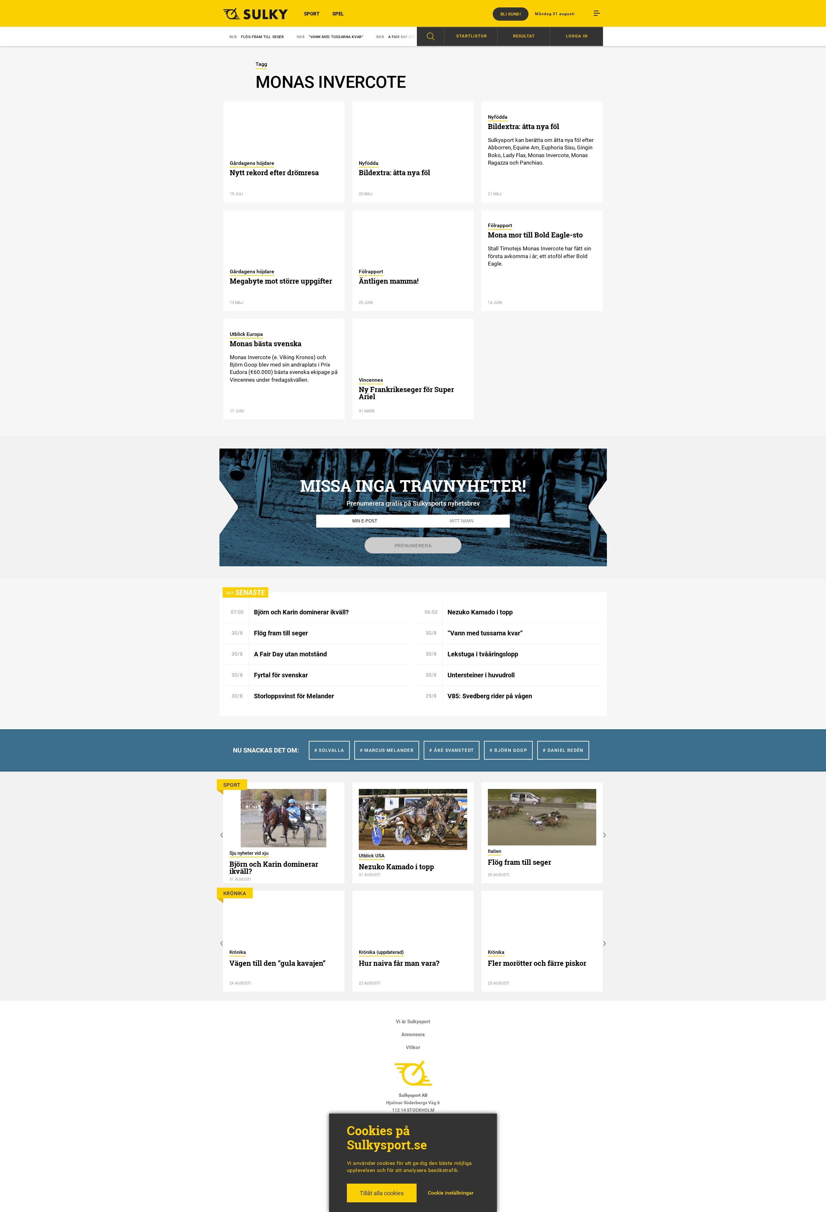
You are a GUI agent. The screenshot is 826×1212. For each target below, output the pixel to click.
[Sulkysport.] (251, 13)
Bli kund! (510, 14)
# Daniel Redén (563, 750)
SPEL (338, 14)
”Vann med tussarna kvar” (304, 37)
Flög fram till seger (231, 37)
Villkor (413, 1047)
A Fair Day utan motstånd (383, 37)
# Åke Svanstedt (451, 750)
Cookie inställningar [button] (451, 1193)
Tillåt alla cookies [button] (382, 1193)
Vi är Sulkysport (413, 1022)
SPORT (311, 14)
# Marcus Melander (387, 750)
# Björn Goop (508, 750)
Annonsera (413, 1034)
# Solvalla (329, 750)
